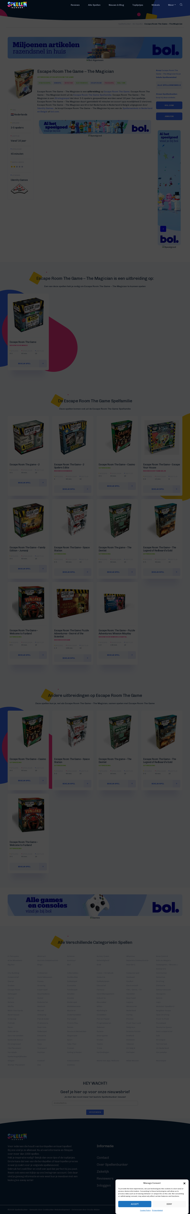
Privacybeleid (157, 1210)
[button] (184, 1183)
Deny (169, 1204)
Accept (135, 1204)
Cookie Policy (145, 1210)
